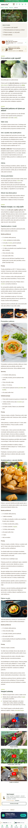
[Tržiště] (14, 4)
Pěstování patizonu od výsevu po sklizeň (14, 30)
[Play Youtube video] (14, 720)
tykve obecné (4, 85)
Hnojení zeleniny (8, 34)
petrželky (20, 387)
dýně (9, 117)
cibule (4, 240)
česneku (10, 243)
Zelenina (11, 7)
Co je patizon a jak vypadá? (11, 27)
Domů (2, 7)
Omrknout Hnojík (14, 803)
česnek (3, 283)
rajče (4, 245)
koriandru (19, 401)
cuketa (23, 85)
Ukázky (23, 815)
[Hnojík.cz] (5, 4)
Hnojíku (23, 697)
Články (6, 7)
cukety (15, 117)
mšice (18, 180)
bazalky (4, 389)
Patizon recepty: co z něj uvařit (12, 32)
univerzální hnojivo (19, 710)
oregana (15, 526)
